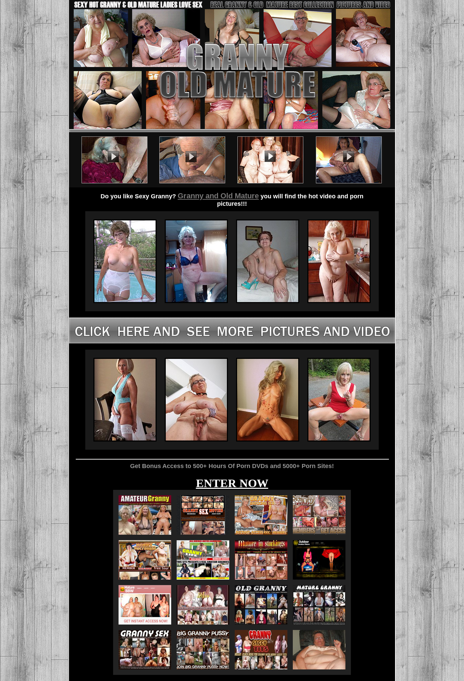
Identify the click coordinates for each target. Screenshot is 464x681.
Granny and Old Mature (218, 196)
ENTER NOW (232, 483)
